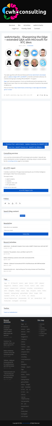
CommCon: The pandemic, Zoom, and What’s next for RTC (18, 252)
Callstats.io (15, 285)
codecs (42, 285)
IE (19, 295)
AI (8, 283)
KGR (44, 298)
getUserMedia (24, 293)
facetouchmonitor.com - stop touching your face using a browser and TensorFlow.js (24, 269)
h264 (40, 293)
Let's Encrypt (23, 301)
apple (26, 283)
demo (5, 290)
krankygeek (15, 301)
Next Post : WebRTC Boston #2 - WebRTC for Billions (25, 147)
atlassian (41, 283)
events (39, 290)
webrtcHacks (38, 25)
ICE (17, 295)
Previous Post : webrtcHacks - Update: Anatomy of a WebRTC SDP (27, 144)
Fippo (5, 81)
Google (36, 293)
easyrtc (23, 290)
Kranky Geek (26, 28)
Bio (19, 25)
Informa (33, 295)
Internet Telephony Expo (10, 298)
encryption (33, 290)
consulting (29, 288)
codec (37, 285)
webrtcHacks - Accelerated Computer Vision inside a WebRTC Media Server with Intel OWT (26, 246)
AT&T (36, 283)
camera (21, 285)
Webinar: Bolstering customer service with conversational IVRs (19, 257)
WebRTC (8, 95)
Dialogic (18, 290)
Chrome (27, 285)
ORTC (24, 95)
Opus (21, 95)
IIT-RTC (24, 295)
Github (31, 293)
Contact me (6, 187)
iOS (29, 298)
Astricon (31, 283)
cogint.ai (15, 28)
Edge (18, 95)
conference (22, 288)
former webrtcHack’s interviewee (37, 75)
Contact (37, 28)
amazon (21, 283)
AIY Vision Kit (14, 283)
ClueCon (32, 285)
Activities (27, 25)
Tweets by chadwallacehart (10, 312)
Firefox (44, 290)
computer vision (14, 288)
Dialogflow (11, 290)
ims (28, 295)
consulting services (13, 161)
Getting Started (15, 293)
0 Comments (30, 45)
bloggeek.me (7, 285)
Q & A (28, 95)
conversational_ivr (38, 288)
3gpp (5, 283)
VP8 (31, 95)
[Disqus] (26, 120)
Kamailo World (38, 298)
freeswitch (6, 293)
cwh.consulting (26, 423)
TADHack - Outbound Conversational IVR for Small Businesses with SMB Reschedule (24, 263)
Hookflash (6, 295)
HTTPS (13, 295)
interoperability (22, 298)
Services (12, 25)
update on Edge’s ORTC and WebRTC (17, 77)
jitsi (32, 298)
